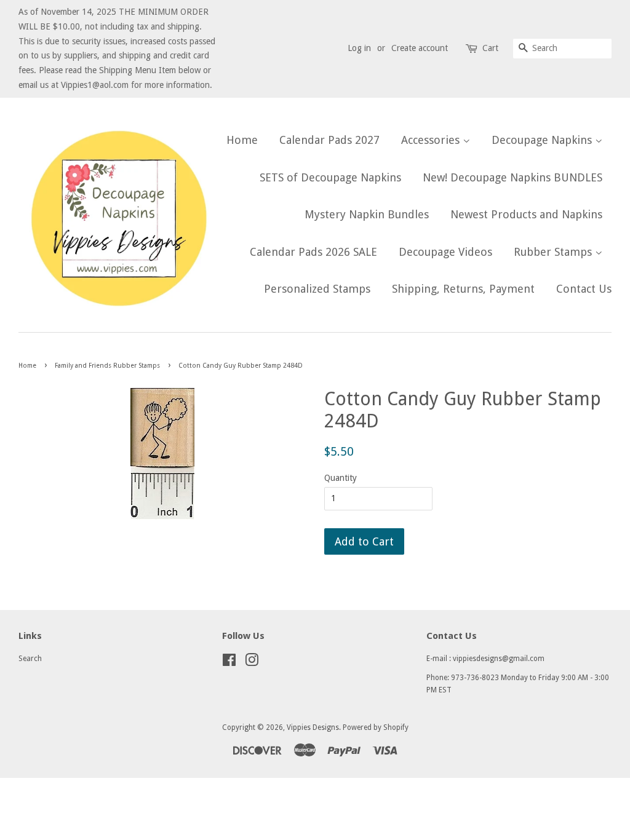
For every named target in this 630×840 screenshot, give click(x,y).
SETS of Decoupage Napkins (330, 177)
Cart (490, 48)
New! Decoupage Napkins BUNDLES (512, 177)
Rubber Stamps (554, 251)
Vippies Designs (313, 727)
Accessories (432, 139)
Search (30, 658)
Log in (359, 48)
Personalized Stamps (317, 288)
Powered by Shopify (376, 727)
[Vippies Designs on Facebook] (229, 663)
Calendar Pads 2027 (329, 139)
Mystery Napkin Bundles (367, 214)
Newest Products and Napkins (526, 214)
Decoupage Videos (445, 251)
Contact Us (584, 288)
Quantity (340, 478)
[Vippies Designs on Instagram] (251, 663)
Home (242, 139)
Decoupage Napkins (543, 139)
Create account (419, 48)
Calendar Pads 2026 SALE (313, 251)
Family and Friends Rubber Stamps (107, 366)
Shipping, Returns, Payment (463, 288)
